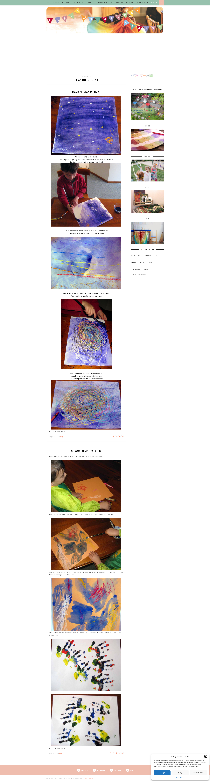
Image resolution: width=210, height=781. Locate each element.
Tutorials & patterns (139, 269)
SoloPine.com (89, 778)
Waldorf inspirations (61, 2)
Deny (180, 773)
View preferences (198, 773)
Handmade (148, 255)
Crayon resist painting (86, 451)
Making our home (146, 262)
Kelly (61, 437)
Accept (162, 773)
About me (119, 2)
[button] (206, 756)
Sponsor (129, 2)
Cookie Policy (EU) (143, 2)
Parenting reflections (104, 2)
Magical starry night (86, 91)
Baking (133, 262)
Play (156, 255)
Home (48, 2)
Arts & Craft (136, 255)
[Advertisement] (105, 57)
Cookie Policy (179, 777)
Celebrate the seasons (82, 2)
